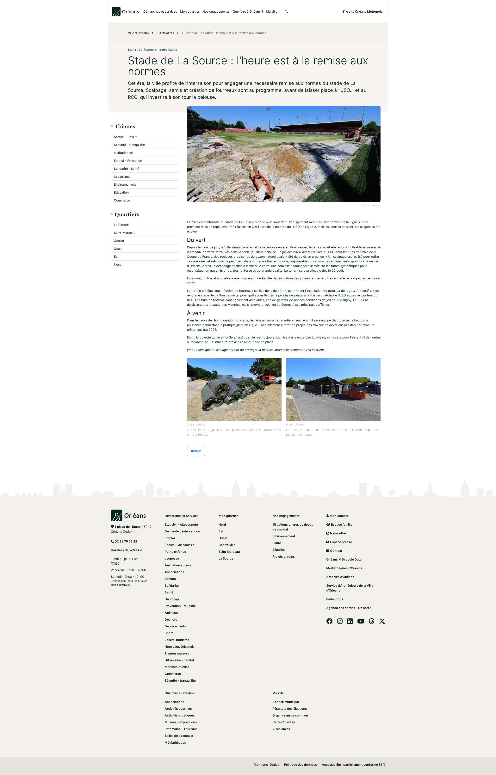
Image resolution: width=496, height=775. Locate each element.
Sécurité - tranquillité (129, 145)
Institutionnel (123, 153)
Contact (335, 551)
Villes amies (281, 729)
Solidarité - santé (126, 168)
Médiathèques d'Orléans (344, 568)
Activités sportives (179, 708)
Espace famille (341, 524)
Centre (119, 241)
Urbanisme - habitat (179, 660)
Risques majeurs (177, 653)
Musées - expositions (181, 722)
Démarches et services (181, 516)
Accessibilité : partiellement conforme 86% (353, 764)
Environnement (125, 184)
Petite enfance (175, 552)
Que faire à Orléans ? (180, 693)
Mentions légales (266, 764)
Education (121, 192)
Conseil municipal (285, 702)
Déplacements (175, 626)
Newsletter (337, 533)
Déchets (171, 619)
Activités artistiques (180, 715)
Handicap (172, 599)
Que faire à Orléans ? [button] (248, 11)
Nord (117, 264)
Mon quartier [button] (189, 11)
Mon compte (339, 516)
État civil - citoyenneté (181, 524)
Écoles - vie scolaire (179, 545)
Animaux (171, 613)
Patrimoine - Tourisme (181, 729)
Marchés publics (177, 667)
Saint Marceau (229, 552)
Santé (169, 592)
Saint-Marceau (124, 233)
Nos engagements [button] (216, 11)
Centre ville (227, 545)
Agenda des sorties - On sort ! (348, 608)
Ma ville (278, 693)
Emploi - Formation (128, 161)
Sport (169, 633)
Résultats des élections (289, 708)
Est (116, 256)
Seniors (170, 579)
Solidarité (172, 585)
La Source (121, 225)
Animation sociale (178, 565)
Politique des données (300, 764)
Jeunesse (172, 558)
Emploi (170, 538)
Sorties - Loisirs (125, 137)
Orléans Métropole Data (344, 559)
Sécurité (278, 550)
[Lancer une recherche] (286, 11)
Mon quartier (228, 516)
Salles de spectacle (179, 736)
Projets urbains (283, 556)
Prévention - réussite (180, 606)
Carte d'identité (283, 722)
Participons (334, 599)
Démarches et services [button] (160, 11)
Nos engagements (286, 516)
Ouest (118, 249)
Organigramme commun (290, 715)
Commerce (122, 200)
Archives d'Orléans (340, 577)
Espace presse (340, 542)
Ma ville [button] (271, 11)
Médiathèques (175, 742)
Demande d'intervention (182, 531)
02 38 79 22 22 (126, 541)
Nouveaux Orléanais (180, 646)
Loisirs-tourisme (177, 640)
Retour (196, 451)
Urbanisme (122, 176)
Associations (174, 572)
